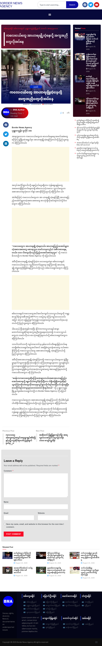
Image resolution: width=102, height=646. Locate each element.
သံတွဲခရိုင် (86, 596)
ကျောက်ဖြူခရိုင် (50, 618)
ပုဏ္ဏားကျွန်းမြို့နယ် (32, 28)
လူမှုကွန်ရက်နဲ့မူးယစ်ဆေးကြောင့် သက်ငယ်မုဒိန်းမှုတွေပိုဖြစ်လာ (92, 38)
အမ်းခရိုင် (86, 618)
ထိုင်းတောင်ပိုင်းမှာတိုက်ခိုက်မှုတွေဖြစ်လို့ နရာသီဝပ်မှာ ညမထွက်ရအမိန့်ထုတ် (92, 103)
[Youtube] (96, 4)
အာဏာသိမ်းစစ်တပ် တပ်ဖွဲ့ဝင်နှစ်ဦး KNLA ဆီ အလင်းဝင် (88, 144)
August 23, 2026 (21, 563)
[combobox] (52, 4)
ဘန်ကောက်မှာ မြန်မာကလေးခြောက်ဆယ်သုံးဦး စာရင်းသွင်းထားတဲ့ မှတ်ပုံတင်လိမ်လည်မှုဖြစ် (92, 60)
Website (41, 513)
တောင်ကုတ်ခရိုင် (70, 618)
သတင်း (44, 28)
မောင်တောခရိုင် (69, 596)
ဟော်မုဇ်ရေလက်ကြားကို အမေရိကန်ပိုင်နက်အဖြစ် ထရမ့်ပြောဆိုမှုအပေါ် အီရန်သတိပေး (92, 82)
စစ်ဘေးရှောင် (19, 28)
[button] (50, 15)
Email (6, 513)
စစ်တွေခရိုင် (8, 28)
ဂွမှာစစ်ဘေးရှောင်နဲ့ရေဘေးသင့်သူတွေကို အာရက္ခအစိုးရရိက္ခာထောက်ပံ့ (88, 149)
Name (6, 502)
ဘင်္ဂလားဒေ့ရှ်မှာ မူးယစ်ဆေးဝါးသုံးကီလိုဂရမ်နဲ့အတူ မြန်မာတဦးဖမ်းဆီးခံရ (88, 137)
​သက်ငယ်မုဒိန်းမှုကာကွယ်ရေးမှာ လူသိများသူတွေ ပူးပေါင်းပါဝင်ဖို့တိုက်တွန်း (88, 155)
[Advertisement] (40, 164)
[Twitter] (90, 4)
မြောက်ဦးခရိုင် (49, 596)
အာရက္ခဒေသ (52, 28)
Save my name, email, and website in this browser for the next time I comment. (35, 525)
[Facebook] (85, 4)
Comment (9, 471)
